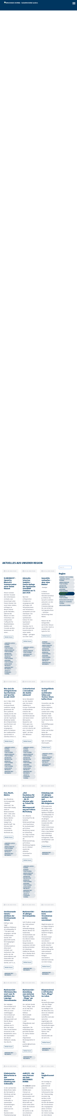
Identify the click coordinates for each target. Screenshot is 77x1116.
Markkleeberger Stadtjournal (9, 650)
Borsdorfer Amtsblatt (8, 664)
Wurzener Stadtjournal (9, 661)
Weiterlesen (9, 637)
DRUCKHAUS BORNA (64, 605)
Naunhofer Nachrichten (8, 654)
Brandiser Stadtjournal (9, 657)
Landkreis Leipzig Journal (10, 644)
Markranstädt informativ (9, 668)
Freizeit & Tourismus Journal (8, 672)
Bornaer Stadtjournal (9, 647)
